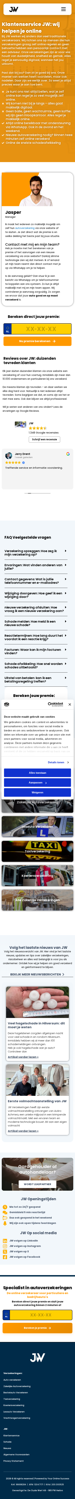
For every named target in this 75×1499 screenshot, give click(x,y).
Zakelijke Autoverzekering (17, 1386)
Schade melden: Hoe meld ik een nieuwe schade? (30, 623)
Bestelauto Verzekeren (15, 1392)
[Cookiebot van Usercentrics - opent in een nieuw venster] (48, 704)
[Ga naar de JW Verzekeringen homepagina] (38, 1357)
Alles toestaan (37, 772)
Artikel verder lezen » (23, 1057)
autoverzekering (24, 228)
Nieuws (7, 1448)
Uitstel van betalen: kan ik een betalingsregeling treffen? (28, 680)
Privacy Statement (13, 1461)
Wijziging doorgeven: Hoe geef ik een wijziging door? (33, 595)
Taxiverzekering (11, 1399)
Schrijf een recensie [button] (44, 439)
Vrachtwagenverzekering (16, 1418)
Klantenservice (11, 1435)
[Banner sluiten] (70, 704)
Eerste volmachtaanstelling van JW (37, 1101)
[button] (36, 553)
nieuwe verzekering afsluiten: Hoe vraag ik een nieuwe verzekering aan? (34, 609)
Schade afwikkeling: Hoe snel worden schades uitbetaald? (34, 665)
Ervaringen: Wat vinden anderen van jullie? (33, 567)
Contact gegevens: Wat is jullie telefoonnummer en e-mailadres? (32, 581)
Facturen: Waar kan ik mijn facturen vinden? (33, 651)
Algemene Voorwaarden (16, 1454)
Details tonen (56, 762)
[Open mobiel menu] (63, 9)
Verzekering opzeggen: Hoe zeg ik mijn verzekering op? (31, 553)
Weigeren (37, 792)
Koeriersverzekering (13, 1405)
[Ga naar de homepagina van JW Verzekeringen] (14, 9)
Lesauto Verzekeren (14, 1411)
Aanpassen (35, 782)
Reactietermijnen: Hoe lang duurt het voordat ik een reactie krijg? (34, 637)
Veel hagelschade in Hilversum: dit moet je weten (36, 1025)
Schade (7, 1442)
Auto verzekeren (12, 1380)
